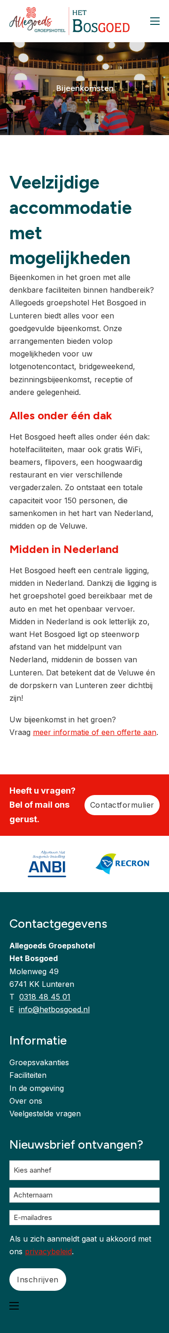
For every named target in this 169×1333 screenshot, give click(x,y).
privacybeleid (48, 1251)
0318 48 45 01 (44, 996)
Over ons (25, 1101)
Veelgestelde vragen (45, 1113)
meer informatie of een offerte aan (94, 732)
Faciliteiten (27, 1075)
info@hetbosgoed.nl (54, 1009)
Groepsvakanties (39, 1062)
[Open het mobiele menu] (155, 21)
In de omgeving (36, 1088)
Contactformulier (122, 805)
